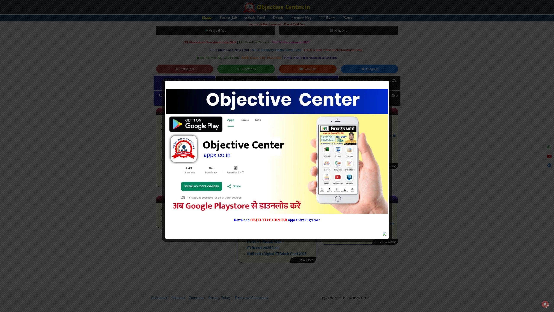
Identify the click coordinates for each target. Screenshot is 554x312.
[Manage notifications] (545, 304)
